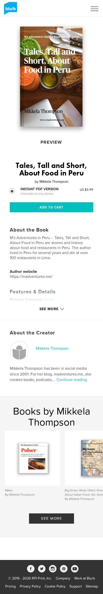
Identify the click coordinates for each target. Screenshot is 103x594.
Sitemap (92, 586)
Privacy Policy (30, 586)
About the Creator (32, 333)
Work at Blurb (84, 578)
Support (76, 586)
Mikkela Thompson (52, 348)
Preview (51, 142)
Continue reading (71, 379)
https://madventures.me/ (31, 276)
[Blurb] (9, 10)
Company (63, 578)
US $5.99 (86, 189)
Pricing (10, 586)
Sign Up (75, 9)
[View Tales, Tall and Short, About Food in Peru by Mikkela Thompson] (51, 77)
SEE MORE (51, 518)
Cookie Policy (55, 586)
